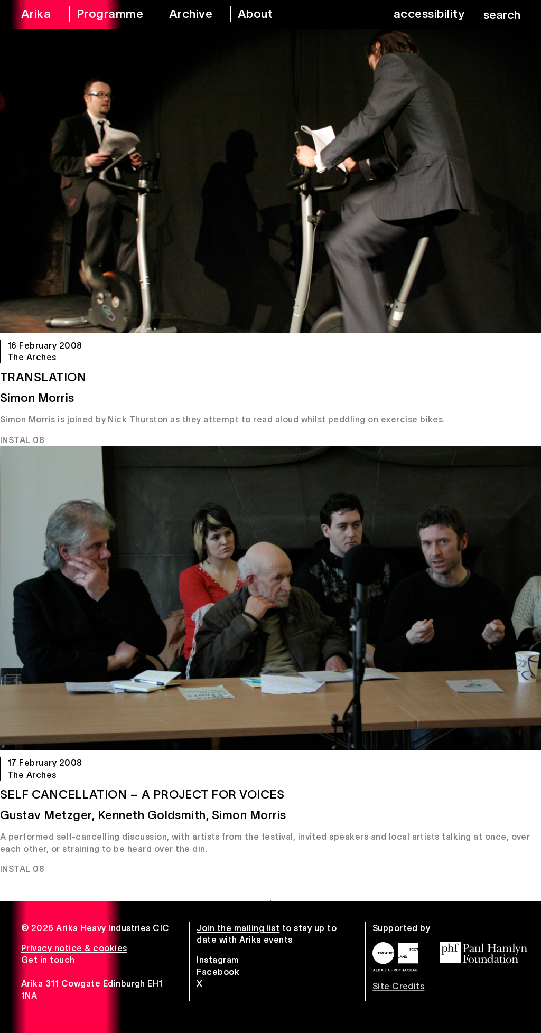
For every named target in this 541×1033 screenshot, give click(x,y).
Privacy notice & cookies (74, 948)
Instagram (218, 959)
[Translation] (270, 181)
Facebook (218, 971)
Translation (43, 377)
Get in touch (48, 959)
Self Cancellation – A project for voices (142, 794)
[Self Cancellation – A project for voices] (270, 598)
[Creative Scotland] (395, 957)
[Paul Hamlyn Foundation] (483, 952)
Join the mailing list (238, 928)
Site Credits (398, 986)
